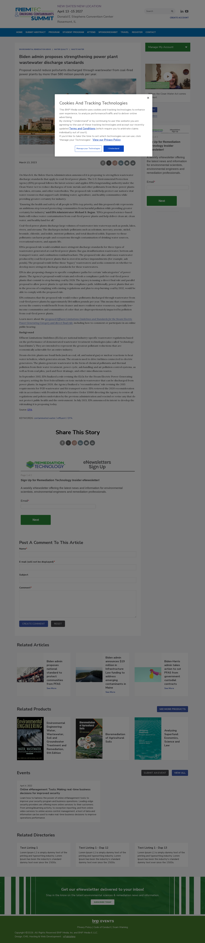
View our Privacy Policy (107, 140)
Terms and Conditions (82, 128)
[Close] (148, 98)
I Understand (113, 148)
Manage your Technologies (88, 148)
